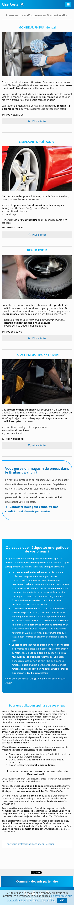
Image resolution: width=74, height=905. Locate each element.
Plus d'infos (39, 121)
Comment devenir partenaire (37, 881)
